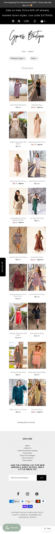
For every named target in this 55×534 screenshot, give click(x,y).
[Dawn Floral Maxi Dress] (18, 88)
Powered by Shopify (28, 517)
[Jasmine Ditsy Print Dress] (18, 240)
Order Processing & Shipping (27, 450)
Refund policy (27, 460)
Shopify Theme (18, 515)
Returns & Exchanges (27, 455)
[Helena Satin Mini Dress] (37, 164)
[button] (17, 58)
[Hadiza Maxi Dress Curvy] (37, 125)
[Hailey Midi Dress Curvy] (18, 164)
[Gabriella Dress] (37, 88)
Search (27, 446)
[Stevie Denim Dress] (37, 316)
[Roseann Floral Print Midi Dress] (18, 316)
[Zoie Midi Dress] (37, 393)
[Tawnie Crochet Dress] (18, 355)
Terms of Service (27, 458)
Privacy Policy (27, 453)
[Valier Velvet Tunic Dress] (18, 393)
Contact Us (27, 448)
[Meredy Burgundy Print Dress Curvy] (18, 278)
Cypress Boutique (35, 512)
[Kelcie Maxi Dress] (37, 240)
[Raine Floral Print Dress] (37, 278)
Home (23, 51)
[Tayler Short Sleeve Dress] (37, 355)
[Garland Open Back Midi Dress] (18, 125)
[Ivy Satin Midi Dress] (37, 201)
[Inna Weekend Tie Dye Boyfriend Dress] (18, 201)
